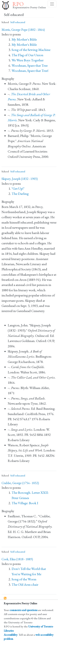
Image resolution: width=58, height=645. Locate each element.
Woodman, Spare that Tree (30, 65)
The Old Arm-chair (25, 584)
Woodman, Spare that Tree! (30, 70)
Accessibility (10, 634)
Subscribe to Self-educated (5, 598)
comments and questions (23, 610)
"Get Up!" (18, 188)
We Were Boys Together (28, 60)
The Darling (20, 193)
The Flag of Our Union (27, 55)
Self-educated (17, 22)
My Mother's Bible (24, 39)
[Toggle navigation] (52, 4)
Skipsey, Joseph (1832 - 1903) (20, 179)
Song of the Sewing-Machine (31, 49)
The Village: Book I (25, 503)
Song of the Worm (24, 579)
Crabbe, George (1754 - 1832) (20, 483)
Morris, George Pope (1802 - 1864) (23, 30)
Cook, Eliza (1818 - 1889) (17, 559)
